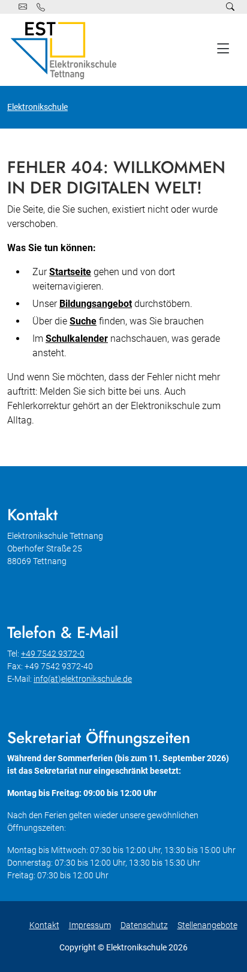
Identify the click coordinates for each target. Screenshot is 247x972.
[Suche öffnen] (230, 7)
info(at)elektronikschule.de (83, 679)
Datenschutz (144, 925)
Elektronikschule (37, 107)
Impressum (90, 925)
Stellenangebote (207, 925)
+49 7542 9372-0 (53, 653)
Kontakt (44, 925)
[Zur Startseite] (66, 50)
